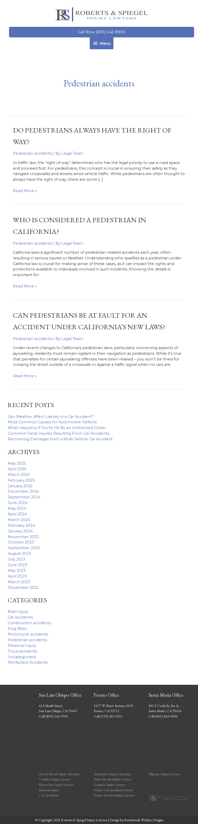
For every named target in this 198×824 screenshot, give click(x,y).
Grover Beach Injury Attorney (59, 774)
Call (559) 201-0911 (108, 716)
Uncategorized (22, 657)
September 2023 (24, 548)
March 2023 (19, 582)
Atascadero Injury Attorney (112, 774)
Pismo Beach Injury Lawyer (112, 779)
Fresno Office (106, 695)
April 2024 (17, 514)
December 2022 (23, 587)
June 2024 (17, 502)
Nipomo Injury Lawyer (164, 774)
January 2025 (20, 486)
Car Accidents (48, 795)
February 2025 (21, 480)
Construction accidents (29, 623)
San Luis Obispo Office (60, 695)
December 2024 (23, 491)
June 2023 (17, 565)
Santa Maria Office (165, 695)
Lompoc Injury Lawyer (110, 784)
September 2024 (24, 497)
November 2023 (23, 536)
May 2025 (17, 463)
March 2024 (19, 519)
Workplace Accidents (28, 662)
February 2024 (21, 525)
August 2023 (19, 553)
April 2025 (17, 469)
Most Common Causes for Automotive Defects (52, 422)
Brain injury (18, 611)
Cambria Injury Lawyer (55, 779)
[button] (101, 32)
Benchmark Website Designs (143, 820)
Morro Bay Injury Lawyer (56, 784)
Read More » (25, 191)
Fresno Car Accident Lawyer (113, 790)
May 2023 (17, 570)
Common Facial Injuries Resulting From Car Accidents (58, 433)
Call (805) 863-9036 (162, 716)
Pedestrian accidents (27, 640)
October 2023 (21, 542)
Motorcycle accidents (28, 634)
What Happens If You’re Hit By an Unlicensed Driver (57, 427)
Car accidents (20, 617)
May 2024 (17, 508)
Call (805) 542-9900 (53, 716)
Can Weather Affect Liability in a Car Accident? (51, 416)
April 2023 (17, 576)
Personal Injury (22, 645)
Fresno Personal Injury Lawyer (114, 795)
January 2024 (20, 531)
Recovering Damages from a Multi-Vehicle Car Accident (60, 439)
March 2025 (19, 474)
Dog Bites (17, 628)
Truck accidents (22, 651)
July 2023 (16, 559)
